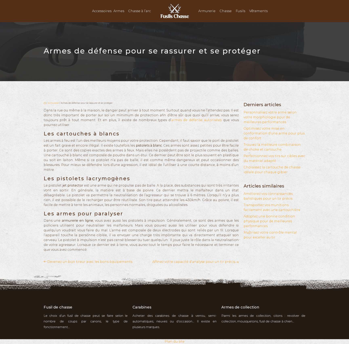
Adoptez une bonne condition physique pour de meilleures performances (269, 221)
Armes (119, 11)
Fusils (240, 11)
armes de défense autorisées (196, 120)
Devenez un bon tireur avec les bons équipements (89, 262)
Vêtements (258, 11)
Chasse (226, 11)
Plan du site (175, 341)
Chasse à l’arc (139, 11)
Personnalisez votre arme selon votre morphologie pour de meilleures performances (270, 117)
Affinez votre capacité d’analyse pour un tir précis (193, 262)
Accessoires (101, 11)
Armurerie (206, 11)
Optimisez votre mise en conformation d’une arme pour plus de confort (274, 133)
